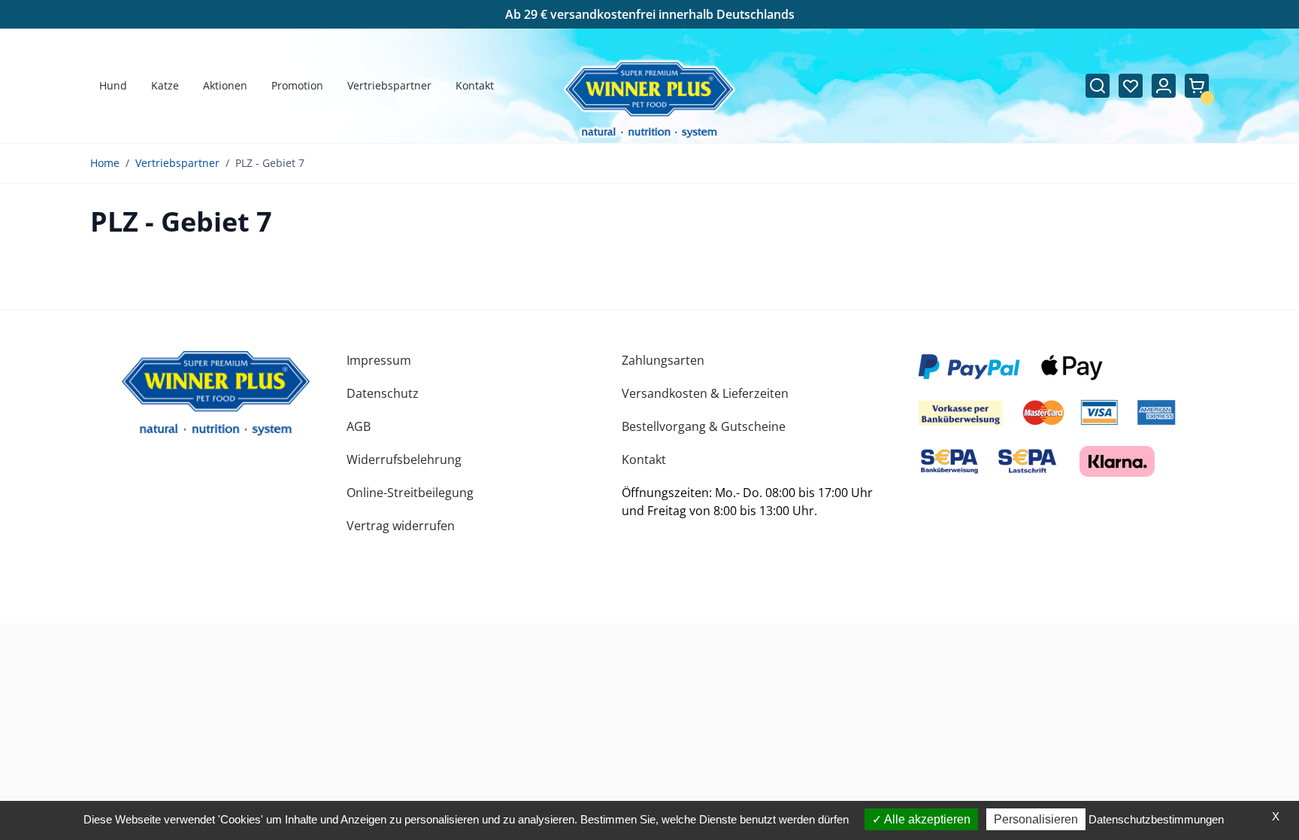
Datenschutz (383, 393)
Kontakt (644, 459)
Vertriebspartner (177, 163)
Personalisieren (1036, 819)
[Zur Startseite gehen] (650, 100)
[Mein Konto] (1164, 86)
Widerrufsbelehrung (404, 459)
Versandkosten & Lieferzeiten (705, 393)
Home (105, 163)
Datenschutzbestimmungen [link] (1156, 819)
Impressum (379, 360)
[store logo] (216, 393)
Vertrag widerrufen (401, 525)
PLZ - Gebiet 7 (269, 163)
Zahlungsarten (663, 360)
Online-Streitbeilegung (410, 492)
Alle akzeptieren (926, 819)
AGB (359, 426)
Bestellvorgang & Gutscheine (704, 426)
